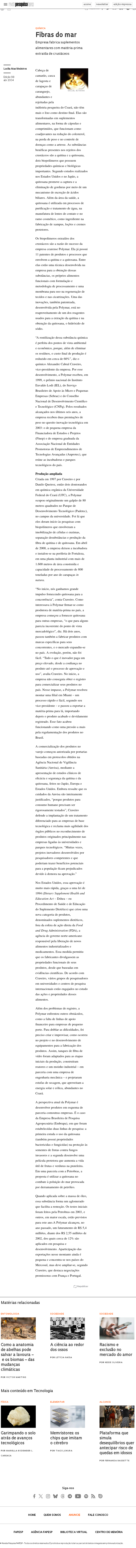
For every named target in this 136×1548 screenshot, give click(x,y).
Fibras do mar (55, 35)
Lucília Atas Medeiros (15, 69)
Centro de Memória (109, 1532)
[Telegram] (69, 1496)
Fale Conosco (98, 1515)
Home (32, 1515)
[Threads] (62, 1496)
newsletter (102, 4)
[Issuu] (99, 1496)
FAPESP (19, 1532)
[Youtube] (78, 1496)
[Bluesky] (55, 1496)
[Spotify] (86, 1496)
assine (87, 4)
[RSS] (92, 1496)
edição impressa (123, 4)
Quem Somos (53, 1515)
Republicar (82, 1287)
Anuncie (75, 1515)
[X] (41, 1496)
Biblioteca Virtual (74, 1532)
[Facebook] (35, 1496)
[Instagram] (47, 1496)
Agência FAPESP (42, 1532)
